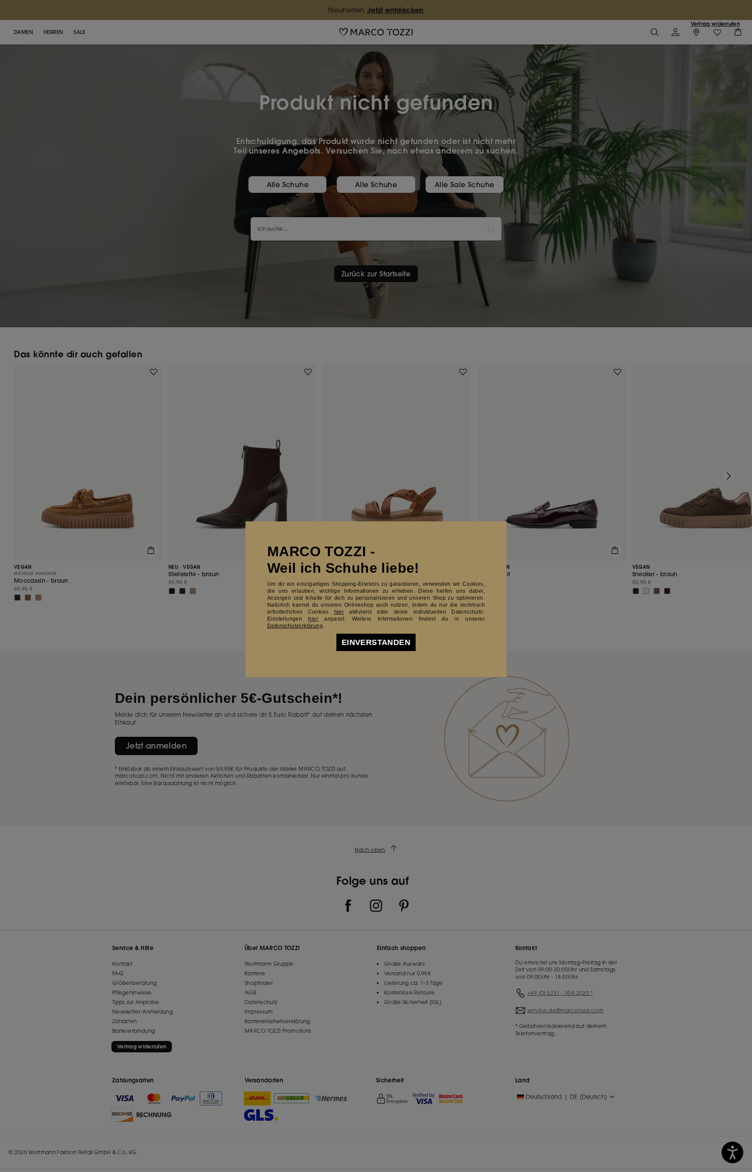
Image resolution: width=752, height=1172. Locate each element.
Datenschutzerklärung (295, 626)
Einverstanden (376, 642)
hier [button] (313, 619)
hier (339, 612)
